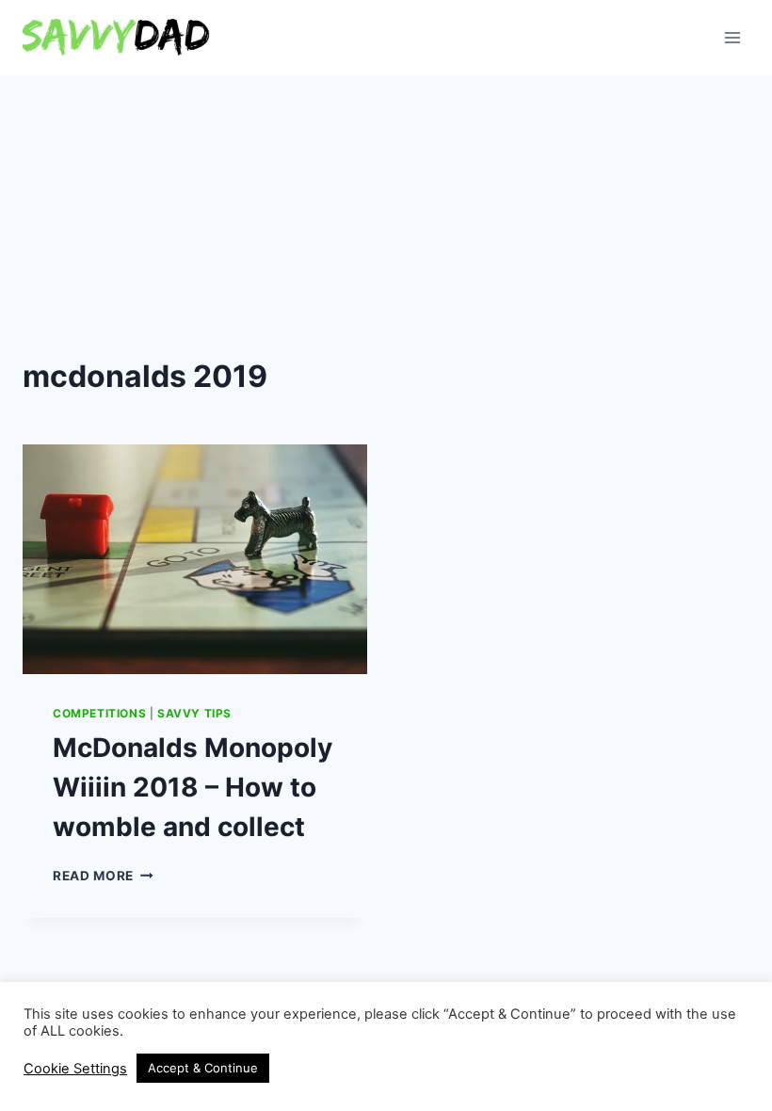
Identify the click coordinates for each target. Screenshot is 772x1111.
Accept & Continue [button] (203, 1067)
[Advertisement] (386, 216)
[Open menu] (732, 37)
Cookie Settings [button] (75, 1068)
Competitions (99, 713)
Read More (103, 875)
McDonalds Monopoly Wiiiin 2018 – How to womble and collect (192, 787)
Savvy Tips (194, 713)
